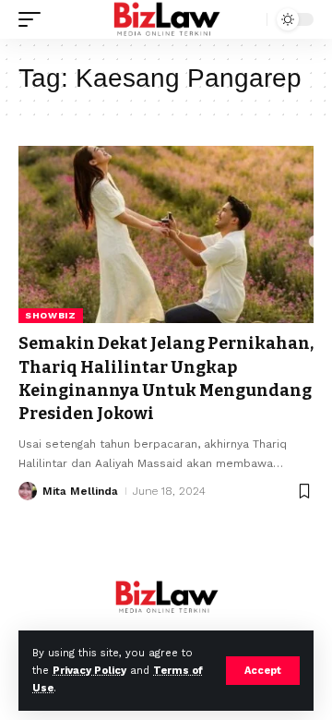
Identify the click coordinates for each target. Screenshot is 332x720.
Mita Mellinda (80, 491)
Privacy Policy (89, 671)
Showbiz (51, 315)
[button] (263, 670)
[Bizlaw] (166, 19)
